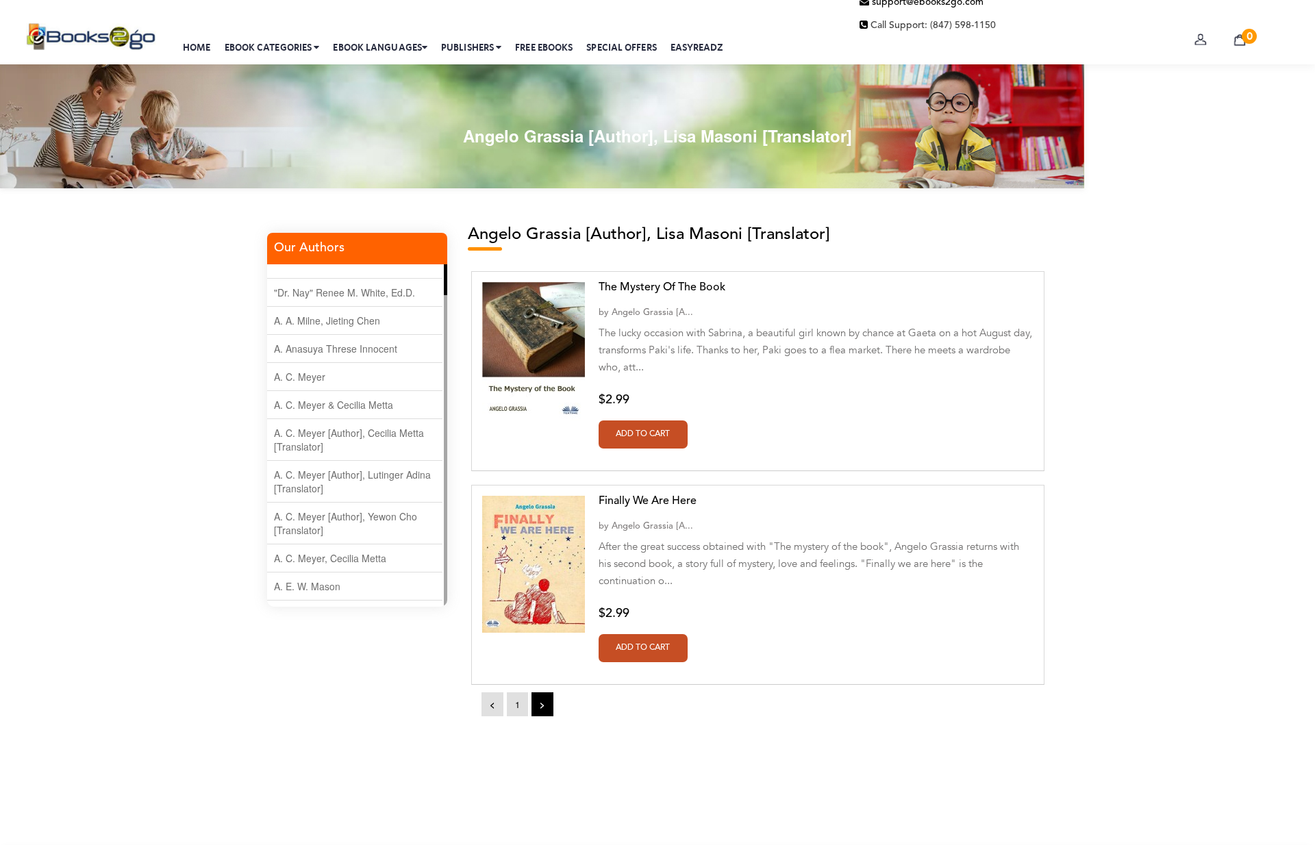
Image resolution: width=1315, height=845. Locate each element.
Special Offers (621, 47)
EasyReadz (697, 47)
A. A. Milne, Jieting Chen (327, 320)
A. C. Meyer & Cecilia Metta (333, 405)
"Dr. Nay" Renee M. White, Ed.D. (344, 292)
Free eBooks (544, 47)
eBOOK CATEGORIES (269, 47)
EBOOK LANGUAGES (377, 47)
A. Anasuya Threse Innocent (335, 348)
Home (196, 47)
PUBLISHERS (468, 47)
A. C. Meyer (299, 376)
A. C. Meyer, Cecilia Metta (330, 558)
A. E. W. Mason (307, 586)
